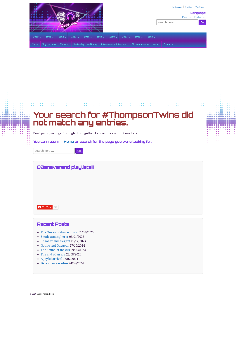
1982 (61, 36)
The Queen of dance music (59, 232)
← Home (67, 141)
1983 (74, 36)
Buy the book (49, 44)
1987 (124, 36)
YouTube (199, 7)
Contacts (168, 44)
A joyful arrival (51, 259)
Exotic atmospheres (54, 237)
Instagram (177, 7)
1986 (112, 36)
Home (35, 44)
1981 (48, 36)
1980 (35, 36)
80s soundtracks (140, 44)
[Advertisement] (118, 77)
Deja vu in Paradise (54, 263)
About (156, 44)
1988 (137, 36)
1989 (150, 36)
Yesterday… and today (85, 44)
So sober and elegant (55, 241)
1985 (99, 36)
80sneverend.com (45, 293)
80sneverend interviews (114, 44)
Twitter (188, 7)
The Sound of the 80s (55, 250)
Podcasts (65, 44)
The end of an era (53, 254)
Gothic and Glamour (55, 245)
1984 (86, 36)
